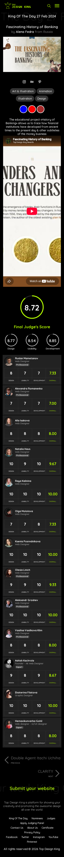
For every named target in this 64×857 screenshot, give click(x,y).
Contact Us (17, 827)
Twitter (25, 837)
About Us (32, 827)
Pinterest (32, 841)
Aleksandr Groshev (26, 600)
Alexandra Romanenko (29, 388)
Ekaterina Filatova (26, 692)
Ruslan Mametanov (26, 358)
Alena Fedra (25, 32)
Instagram (39, 837)
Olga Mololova (24, 511)
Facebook (12, 837)
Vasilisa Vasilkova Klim (28, 630)
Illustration (25, 98)
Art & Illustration (23, 91)
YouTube (53, 837)
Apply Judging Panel (32, 823)
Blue (23, 109)
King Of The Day (18, 818)
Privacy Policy (32, 832)
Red (32, 109)
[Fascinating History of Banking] (32, 71)
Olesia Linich (22, 569)
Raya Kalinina (23, 480)
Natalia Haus (22, 449)
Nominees (37, 818)
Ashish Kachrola (24, 660)
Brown (40, 109)
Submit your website (32, 788)
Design (41, 98)
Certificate (47, 827)
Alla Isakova (22, 420)
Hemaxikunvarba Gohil (28, 721)
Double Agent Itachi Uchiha (35, 759)
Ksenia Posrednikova (27, 541)
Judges (51, 818)
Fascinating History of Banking (32, 27)
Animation (45, 91)
